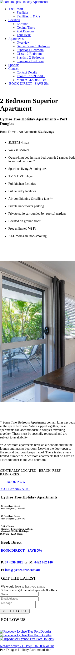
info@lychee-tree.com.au (22, 570)
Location (14, 20)
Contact (13, 68)
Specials (13, 65)
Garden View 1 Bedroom (33, 46)
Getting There (26, 27)
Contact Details (27, 72)
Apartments (16, 38)
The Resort (15, 9)
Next (67, 330)
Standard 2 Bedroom (30, 57)
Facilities (22, 12)
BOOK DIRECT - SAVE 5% (28, 83)
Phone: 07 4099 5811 (31, 76)
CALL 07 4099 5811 (15, 489)
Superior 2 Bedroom (30, 61)
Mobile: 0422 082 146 (31, 80)
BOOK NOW (16, 482)
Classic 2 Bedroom (29, 53)
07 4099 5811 (14, 562)
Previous (6, 330)
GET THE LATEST (15, 611)
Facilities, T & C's (28, 16)
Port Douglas (25, 31)
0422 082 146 (43, 562)
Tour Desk (24, 35)
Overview (23, 42)
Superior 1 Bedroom (30, 50)
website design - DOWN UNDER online (27, 646)
